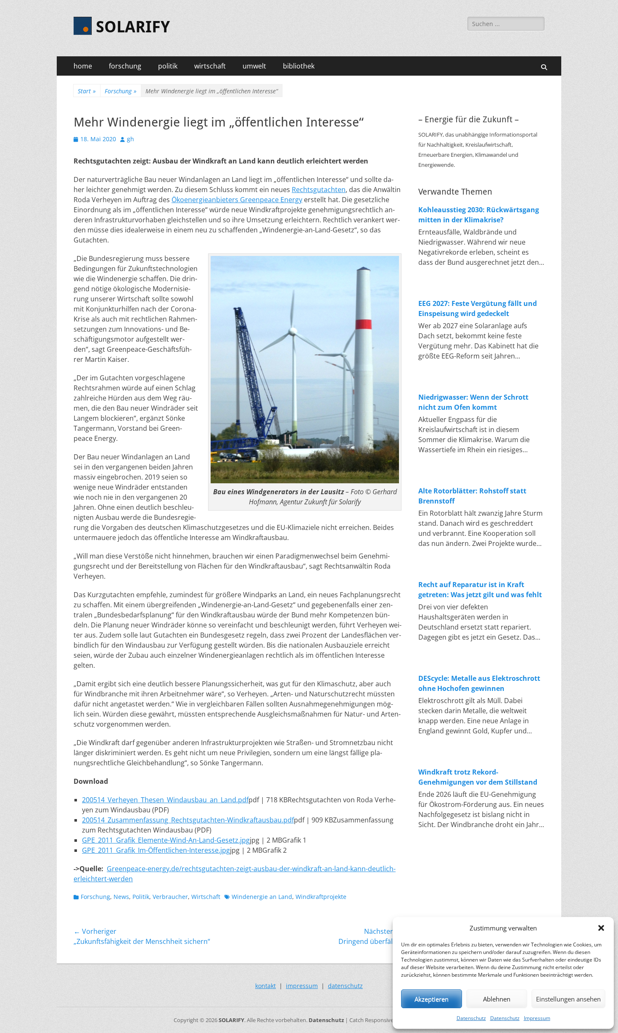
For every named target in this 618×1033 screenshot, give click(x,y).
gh (130, 139)
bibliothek (298, 66)
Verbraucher (170, 897)
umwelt (254, 66)
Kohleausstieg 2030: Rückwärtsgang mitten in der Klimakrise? (478, 214)
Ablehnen (496, 999)
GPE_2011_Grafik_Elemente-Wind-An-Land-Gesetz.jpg (166, 840)
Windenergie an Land (262, 897)
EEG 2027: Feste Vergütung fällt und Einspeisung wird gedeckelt (477, 308)
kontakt (265, 986)
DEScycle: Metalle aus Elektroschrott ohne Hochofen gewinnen (479, 683)
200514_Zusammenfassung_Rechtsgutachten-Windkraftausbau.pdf (188, 820)
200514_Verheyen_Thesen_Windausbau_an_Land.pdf (165, 799)
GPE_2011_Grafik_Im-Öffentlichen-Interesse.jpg (156, 850)
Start (87, 91)
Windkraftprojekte (321, 897)
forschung (125, 66)
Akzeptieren (432, 999)
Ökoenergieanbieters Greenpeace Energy (237, 199)
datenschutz (345, 986)
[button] (601, 928)
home (83, 66)
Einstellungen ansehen (568, 999)
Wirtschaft (205, 897)
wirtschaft (210, 66)
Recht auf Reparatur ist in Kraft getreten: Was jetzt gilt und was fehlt (480, 589)
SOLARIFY (133, 27)
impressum (302, 986)
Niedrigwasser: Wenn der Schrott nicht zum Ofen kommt (473, 402)
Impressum (537, 1018)
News (121, 897)
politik (167, 66)
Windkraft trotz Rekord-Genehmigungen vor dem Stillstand (477, 777)
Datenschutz (471, 1018)
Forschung (121, 91)
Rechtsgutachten (319, 189)
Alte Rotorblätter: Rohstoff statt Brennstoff (472, 496)
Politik (140, 897)
